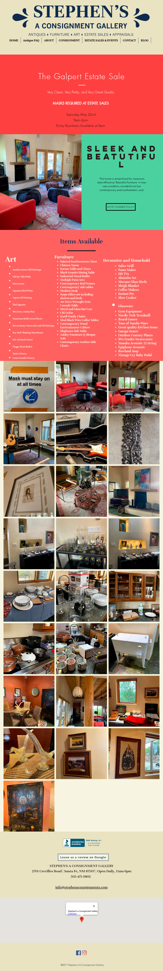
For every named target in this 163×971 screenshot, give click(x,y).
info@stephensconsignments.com (81, 887)
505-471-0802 (81, 876)
